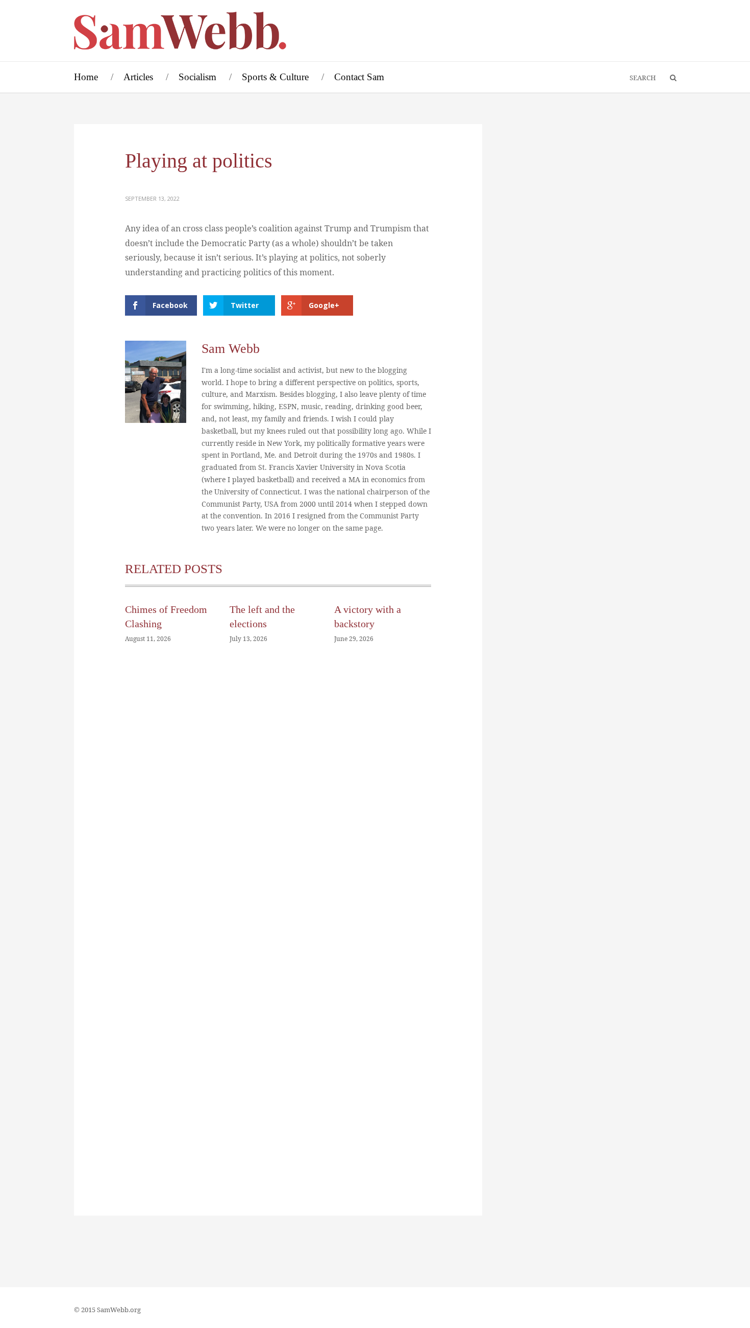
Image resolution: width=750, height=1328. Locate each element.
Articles (138, 77)
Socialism (197, 77)
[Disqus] (278, 805)
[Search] (668, 78)
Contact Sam (359, 77)
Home (86, 77)
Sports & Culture (275, 77)
